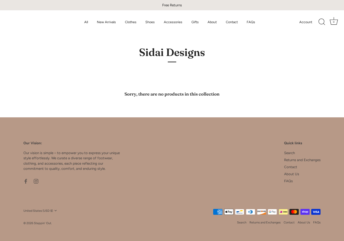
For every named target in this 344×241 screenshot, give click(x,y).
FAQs (251, 22)
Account (305, 22)
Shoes (150, 22)
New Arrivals (106, 22)
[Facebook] (25, 181)
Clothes (130, 22)
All (86, 22)
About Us (291, 174)
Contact (232, 22)
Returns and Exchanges (302, 160)
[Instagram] (36, 181)
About (212, 22)
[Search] (322, 22)
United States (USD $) (38, 210)
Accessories (173, 22)
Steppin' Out (42, 223)
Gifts (195, 22)
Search (289, 153)
